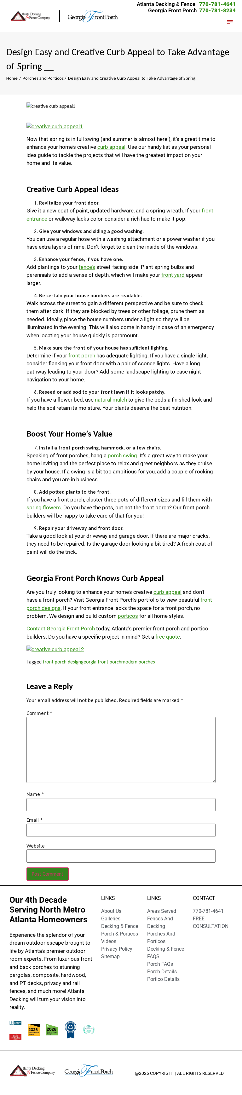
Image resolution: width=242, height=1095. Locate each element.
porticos (128, 616)
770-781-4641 (217, 4)
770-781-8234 (217, 10)
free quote (167, 637)
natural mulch (111, 400)
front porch (81, 355)
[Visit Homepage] (34, 15)
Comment (39, 713)
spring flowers (43, 507)
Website (35, 846)
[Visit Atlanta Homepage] (93, 16)
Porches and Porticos (43, 78)
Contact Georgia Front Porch (60, 628)
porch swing (122, 455)
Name (35, 794)
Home (12, 78)
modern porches (138, 662)
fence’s (87, 267)
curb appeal (111, 147)
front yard (173, 275)
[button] (230, 22)
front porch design (62, 662)
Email (34, 820)
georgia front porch (101, 662)
